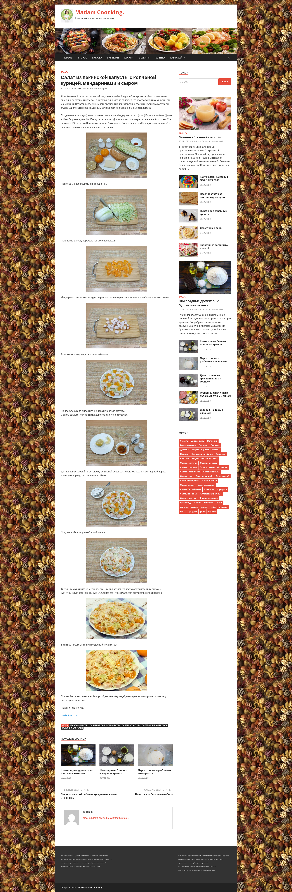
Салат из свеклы (211, 471)
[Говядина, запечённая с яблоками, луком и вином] (188, 403)
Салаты (128, 58)
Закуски (97, 58)
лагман (204, 507)
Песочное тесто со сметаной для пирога (213, 195)
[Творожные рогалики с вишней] (188, 255)
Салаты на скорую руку (215, 489)
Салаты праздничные (210, 493)
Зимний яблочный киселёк (200, 137)
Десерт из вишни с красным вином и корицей (211, 378)
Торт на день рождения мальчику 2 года (214, 178)
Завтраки (113, 58)
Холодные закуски (209, 498)
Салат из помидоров (190, 471)
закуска (194, 507)
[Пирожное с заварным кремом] (188, 221)
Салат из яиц (186, 476)
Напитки (160, 58)
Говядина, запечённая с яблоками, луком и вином (215, 394)
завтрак (184, 507)
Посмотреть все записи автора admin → (106, 817)
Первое (67, 58)
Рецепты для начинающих (205, 458)
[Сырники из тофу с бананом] (188, 420)
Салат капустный (131, 725)
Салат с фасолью (206, 485)
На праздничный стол (202, 454)
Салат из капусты (79, 725)
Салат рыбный (209, 480)
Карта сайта (177, 58)
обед (213, 507)
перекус (223, 507)
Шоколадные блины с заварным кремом (113, 771)
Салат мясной (222, 476)
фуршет (212, 511)
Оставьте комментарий (95, 88)
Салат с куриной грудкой (155, 725)
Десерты (144, 58)
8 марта (184, 441)
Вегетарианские (188, 445)
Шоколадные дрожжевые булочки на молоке (77, 771)
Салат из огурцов (188, 467)
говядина (208, 502)
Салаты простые (188, 498)
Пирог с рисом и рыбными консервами (213, 360)
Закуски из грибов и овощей (205, 449)
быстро (197, 502)
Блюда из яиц (197, 441)
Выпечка (215, 445)
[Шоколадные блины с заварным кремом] (116, 766)
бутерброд (185, 502)
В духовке (212, 441)
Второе (82, 58)
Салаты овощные (188, 493)
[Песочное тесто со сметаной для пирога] (188, 204)
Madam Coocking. (99, 12)
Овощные (220, 454)
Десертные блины (211, 227)
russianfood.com (69, 715)
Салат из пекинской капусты (105, 725)
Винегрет (203, 445)
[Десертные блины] (188, 238)
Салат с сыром (187, 485)
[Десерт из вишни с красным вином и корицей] (188, 385)
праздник (192, 511)
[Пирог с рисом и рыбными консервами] (155, 766)
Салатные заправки (72, 728)
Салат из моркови (208, 463)
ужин (202, 511)
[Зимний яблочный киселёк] (205, 130)
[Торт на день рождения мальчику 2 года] (188, 187)
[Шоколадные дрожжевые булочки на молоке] (78, 766)
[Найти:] (205, 81)
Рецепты (184, 458)
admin (79, 88)
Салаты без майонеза (190, 489)
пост (182, 511)
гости (219, 502)
